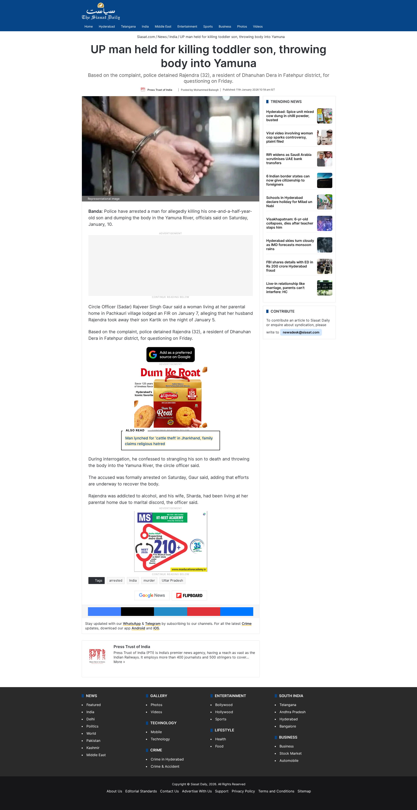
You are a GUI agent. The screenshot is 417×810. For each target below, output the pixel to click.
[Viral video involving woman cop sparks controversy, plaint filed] (324, 137)
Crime (247, 623)
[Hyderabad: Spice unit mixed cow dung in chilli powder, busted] (324, 116)
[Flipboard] (189, 595)
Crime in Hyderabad (167, 759)
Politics (92, 726)
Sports (208, 26)
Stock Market (291, 753)
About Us (114, 791)
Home (88, 26)
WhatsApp (132, 623)
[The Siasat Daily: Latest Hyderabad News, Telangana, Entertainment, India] (101, 11)
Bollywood (224, 705)
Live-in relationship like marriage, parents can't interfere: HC (285, 287)
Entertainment (187, 26)
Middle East (163, 26)
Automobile (289, 760)
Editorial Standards (141, 791)
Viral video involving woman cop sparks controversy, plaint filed (289, 137)
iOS (156, 628)
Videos (258, 26)
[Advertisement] (170, 265)
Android (138, 628)
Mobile (156, 732)
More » (119, 662)
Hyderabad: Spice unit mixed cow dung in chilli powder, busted (290, 115)
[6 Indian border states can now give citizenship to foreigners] (324, 180)
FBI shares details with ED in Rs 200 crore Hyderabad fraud (289, 266)
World (91, 733)
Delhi (90, 719)
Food (219, 746)
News (162, 37)
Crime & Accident (165, 766)
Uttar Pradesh (172, 580)
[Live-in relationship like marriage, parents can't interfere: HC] (324, 287)
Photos (242, 26)
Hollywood (224, 712)
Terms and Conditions (276, 791)
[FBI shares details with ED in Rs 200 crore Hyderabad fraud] (324, 266)
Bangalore (288, 726)
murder (149, 580)
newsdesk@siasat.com (301, 332)
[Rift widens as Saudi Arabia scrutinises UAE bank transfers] (324, 159)
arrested (115, 580)
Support (221, 791)
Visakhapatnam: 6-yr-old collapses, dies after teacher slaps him (289, 223)
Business (225, 26)
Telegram (153, 623)
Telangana (128, 26)
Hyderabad (107, 26)
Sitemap (304, 791)
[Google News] (152, 595)
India (145, 26)
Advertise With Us (197, 791)
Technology (160, 739)
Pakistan (93, 740)
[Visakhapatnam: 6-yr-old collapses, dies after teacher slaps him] (324, 223)
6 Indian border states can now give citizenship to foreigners (288, 180)
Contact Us (169, 791)
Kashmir (92, 748)
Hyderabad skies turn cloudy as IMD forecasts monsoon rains (290, 244)
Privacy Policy (243, 791)
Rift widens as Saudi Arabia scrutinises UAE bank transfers (288, 158)
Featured (93, 705)
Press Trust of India (159, 89)
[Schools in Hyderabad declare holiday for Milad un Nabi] (324, 202)
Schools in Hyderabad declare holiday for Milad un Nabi (289, 201)
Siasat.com (145, 37)
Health (220, 739)
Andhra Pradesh (293, 712)
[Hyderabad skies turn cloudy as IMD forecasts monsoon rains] (324, 244)
